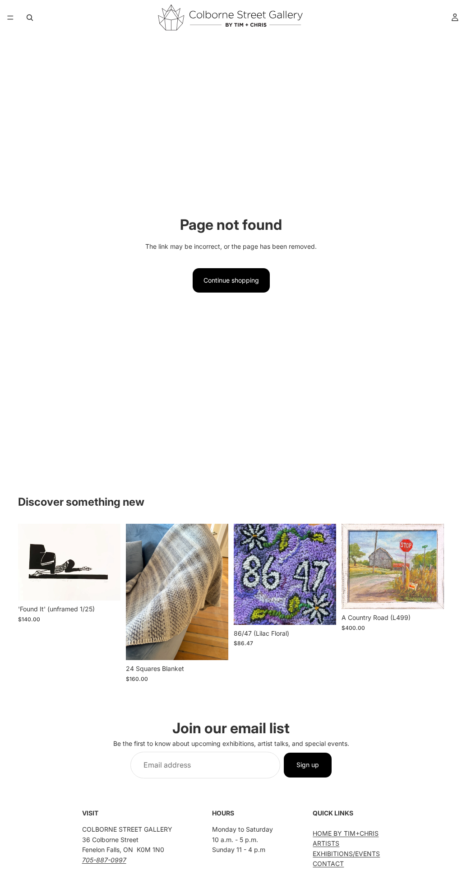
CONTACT (328, 863)
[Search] (30, 18)
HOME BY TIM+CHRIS (346, 833)
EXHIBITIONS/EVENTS (346, 853)
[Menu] (10, 17)
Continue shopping (231, 280)
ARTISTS (326, 843)
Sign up (307, 764)
